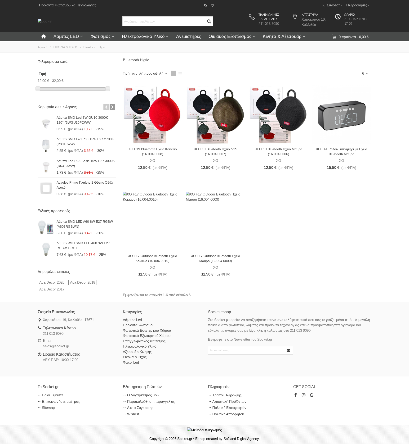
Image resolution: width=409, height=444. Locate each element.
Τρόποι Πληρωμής (226, 395)
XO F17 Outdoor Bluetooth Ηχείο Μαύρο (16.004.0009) (215, 258)
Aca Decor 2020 (51, 282)
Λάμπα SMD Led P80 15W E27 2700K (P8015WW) (85, 141)
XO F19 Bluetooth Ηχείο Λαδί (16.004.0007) (215, 151)
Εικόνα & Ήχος (135, 357)
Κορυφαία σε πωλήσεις (57, 107)
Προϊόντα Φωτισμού (138, 325)
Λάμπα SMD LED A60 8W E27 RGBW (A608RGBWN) (85, 224)
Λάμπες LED (66, 36)
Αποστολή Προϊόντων (229, 401)
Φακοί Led (131, 362)
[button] (106, 107)
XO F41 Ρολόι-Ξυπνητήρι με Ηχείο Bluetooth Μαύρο (341, 151)
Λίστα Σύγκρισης (140, 408)
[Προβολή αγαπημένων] (212, 5)
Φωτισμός (100, 36)
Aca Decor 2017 (51, 289)
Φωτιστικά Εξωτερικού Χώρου (146, 336)
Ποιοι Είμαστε (52, 395)
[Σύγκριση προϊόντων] (206, 5)
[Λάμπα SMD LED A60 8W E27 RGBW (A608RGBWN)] (46, 227)
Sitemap (48, 408)
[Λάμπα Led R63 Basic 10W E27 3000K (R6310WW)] (46, 167)
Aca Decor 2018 (82, 282)
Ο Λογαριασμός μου (143, 395)
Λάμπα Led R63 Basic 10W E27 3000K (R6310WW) (86, 163)
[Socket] (73, 21)
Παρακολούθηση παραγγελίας (151, 401)
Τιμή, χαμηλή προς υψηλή (143, 73)
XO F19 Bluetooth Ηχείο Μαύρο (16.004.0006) (278, 151)
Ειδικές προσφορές (54, 211)
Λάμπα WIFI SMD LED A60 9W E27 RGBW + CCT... (83, 245)
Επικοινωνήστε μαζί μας (61, 401)
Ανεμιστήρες (188, 36)
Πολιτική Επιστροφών (229, 408)
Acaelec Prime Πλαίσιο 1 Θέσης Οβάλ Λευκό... (85, 185)
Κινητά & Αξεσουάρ (282, 36)
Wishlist (133, 414)
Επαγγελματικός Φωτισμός (144, 341)
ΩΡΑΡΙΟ (349, 14)
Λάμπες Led (132, 320)
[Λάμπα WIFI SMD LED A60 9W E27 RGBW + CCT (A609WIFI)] (46, 249)
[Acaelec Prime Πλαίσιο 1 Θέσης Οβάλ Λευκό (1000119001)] (46, 188)
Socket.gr (184, 439)
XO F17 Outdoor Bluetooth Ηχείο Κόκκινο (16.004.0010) (152, 258)
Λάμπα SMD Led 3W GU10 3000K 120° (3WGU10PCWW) (82, 120)
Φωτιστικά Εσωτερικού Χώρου (147, 330)
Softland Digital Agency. (241, 439)
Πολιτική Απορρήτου (228, 414)
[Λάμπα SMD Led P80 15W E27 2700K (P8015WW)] (46, 145)
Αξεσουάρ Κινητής (137, 352)
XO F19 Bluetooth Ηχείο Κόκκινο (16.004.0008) (153, 151)
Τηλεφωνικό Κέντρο (59, 328)
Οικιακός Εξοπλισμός (230, 36)
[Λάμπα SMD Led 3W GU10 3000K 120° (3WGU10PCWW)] (46, 123)
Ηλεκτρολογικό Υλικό (143, 36)
